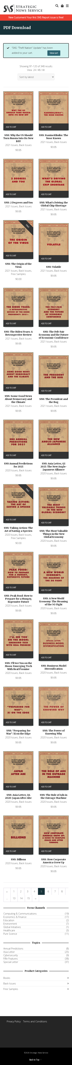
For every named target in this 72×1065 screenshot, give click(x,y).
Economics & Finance (14, 917)
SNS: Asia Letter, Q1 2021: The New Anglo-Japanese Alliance (54, 466)
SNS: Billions (18, 859)
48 (39, 70)
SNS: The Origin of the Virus (18, 265)
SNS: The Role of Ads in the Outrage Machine (53, 796)
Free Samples (18, 274)
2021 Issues (11, 145)
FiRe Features (10, 958)
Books (6, 978)
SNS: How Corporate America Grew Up (53, 861)
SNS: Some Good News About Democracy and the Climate (18, 399)
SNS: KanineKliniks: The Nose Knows (53, 137)
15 (28, 898)
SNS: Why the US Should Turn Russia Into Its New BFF (18, 138)
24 (34, 70)
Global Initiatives (12, 927)
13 (14, 898)
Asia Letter (9, 951)
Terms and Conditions (35, 1021)
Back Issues (25, 145)
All (43, 70)
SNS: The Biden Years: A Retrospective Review (18, 333)
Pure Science (10, 933)
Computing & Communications (20, 913)
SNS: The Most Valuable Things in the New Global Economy (54, 533)
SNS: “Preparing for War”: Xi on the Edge (18, 732)
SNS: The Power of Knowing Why (54, 732)
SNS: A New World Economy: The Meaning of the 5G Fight (53, 601)
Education (8, 920)
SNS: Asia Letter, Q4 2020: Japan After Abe (18, 796)
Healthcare (9, 930)
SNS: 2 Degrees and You (18, 202)
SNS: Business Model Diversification (53, 667)
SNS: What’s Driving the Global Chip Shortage (54, 204)
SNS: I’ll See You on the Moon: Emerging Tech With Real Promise (18, 666)
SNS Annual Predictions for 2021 (18, 465)
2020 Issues (11, 470)
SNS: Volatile (53, 266)
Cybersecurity (10, 955)
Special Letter (10, 962)
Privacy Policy (14, 1021)
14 (21, 898)
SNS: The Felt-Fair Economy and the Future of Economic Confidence (53, 334)
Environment (10, 923)
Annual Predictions (13, 948)
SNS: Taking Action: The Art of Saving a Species (18, 529)
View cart (54, 53)
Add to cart (11, 127)
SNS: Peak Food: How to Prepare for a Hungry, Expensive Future (18, 598)
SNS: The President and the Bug (53, 401)
